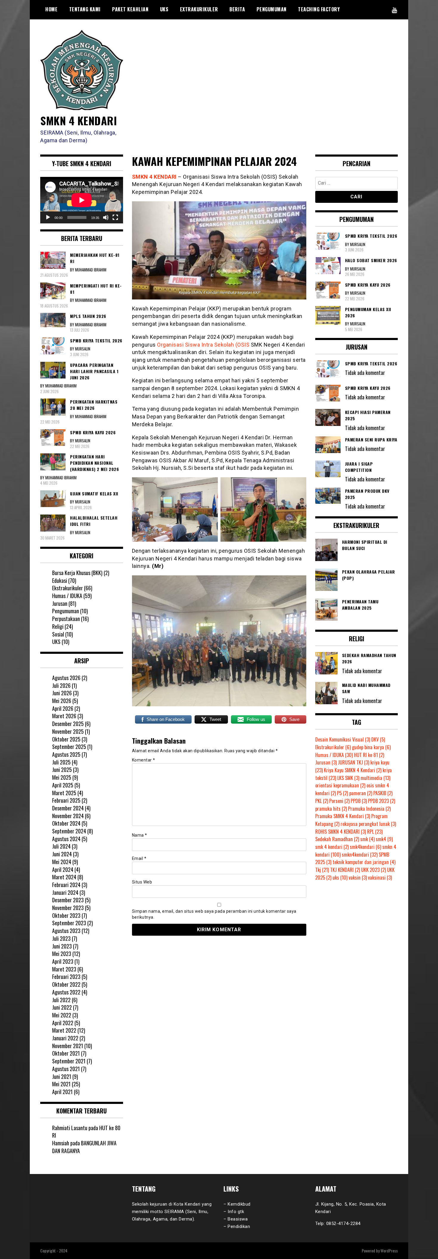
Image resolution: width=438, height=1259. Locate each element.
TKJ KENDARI (345, 869)
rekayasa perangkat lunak (368, 823)
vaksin (358, 877)
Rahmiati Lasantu (69, 1128)
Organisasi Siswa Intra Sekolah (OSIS (203, 345)
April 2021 (62, 1092)
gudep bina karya (371, 747)
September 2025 (69, 746)
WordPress (389, 1250)
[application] (81, 200)
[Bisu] (106, 217)
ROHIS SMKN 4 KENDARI (340, 831)
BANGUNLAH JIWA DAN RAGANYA (84, 1147)
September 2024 (69, 831)
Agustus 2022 (66, 992)
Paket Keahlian (130, 9)
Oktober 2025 (66, 739)
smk (367, 839)
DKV (378, 739)
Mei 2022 (61, 1015)
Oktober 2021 (66, 1053)
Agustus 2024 (66, 839)
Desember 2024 (68, 808)
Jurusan (59, 603)
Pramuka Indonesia (369, 808)
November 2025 (68, 731)
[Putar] (48, 217)
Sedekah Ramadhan (337, 839)
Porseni (339, 800)
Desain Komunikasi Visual (342, 739)
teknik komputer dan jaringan (364, 862)
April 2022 (62, 1023)
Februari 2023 (66, 976)
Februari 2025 (66, 800)
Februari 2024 (66, 885)
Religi (57, 626)
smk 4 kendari (332, 846)
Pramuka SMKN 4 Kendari (342, 816)
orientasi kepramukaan (340, 785)
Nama (139, 835)
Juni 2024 (62, 854)
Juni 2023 (62, 946)
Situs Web (142, 882)
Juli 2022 (61, 1000)
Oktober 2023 (66, 915)
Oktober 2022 (66, 984)
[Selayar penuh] (115, 217)
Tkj (322, 869)
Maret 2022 (64, 1030)
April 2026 (62, 708)
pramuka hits (331, 808)
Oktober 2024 (66, 823)
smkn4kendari (360, 854)
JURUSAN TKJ (353, 762)
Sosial (58, 634)
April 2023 (62, 961)
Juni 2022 (62, 1007)
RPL (375, 831)
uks (340, 877)
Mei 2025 (61, 777)
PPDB (359, 800)
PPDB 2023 (381, 800)
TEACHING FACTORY (319, 9)
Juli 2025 (61, 762)
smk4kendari (365, 846)
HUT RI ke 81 (369, 755)
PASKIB (382, 793)
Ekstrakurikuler (67, 588)
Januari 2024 (65, 892)
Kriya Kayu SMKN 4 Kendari (352, 770)
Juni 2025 (62, 769)
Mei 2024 (61, 862)
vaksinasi (380, 877)
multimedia (375, 777)
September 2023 (69, 923)
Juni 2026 (62, 693)
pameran (360, 793)
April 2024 (62, 869)
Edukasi (59, 580)
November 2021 (67, 1046)
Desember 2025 (68, 723)
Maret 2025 (64, 793)
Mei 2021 (61, 1084)
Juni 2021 (61, 1076)
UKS (164, 9)
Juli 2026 (61, 685)
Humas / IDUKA (67, 596)
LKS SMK (348, 777)
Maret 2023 (64, 969)
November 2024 (68, 816)
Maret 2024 (64, 877)
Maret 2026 (64, 716)
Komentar (143, 760)
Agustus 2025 (66, 754)
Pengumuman (272, 9)
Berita (237, 9)
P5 (342, 793)
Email (139, 858)
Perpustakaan (66, 618)
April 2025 (62, 785)
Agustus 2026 (66, 678)
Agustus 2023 (66, 930)
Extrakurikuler (199, 9)
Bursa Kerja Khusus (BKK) (77, 573)
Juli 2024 (61, 846)
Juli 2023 (61, 938)
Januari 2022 (65, 1038)
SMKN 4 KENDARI (78, 120)
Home (51, 9)
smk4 (384, 839)
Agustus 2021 (66, 1069)
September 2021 (69, 1061)
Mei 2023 (61, 953)
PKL (321, 800)
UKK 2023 (373, 869)
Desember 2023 (68, 900)
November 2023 (68, 908)
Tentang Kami (85, 9)
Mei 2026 (61, 701)
